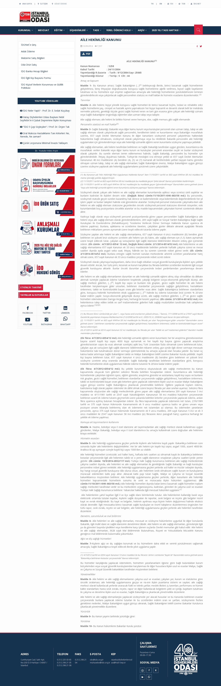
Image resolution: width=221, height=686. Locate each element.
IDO (40, 17)
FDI (171, 3)
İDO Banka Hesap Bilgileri (34, 71)
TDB (182, 3)
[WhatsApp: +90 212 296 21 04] (149, 677)
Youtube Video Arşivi (47, 150)
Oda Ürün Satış (29, 64)
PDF (88, 53)
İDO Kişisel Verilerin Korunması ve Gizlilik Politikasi (42, 86)
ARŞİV (141, 30)
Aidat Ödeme (60, 4)
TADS (96, 30)
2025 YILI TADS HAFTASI (165, 30)
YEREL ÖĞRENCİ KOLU (118, 30)
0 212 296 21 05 (64, 662)
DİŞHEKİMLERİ (78, 30)
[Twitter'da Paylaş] (201, 46)
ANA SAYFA (26, 3)
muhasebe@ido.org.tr (100, 662)
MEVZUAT (43, 30)
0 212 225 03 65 (64, 659)
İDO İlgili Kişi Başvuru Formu (36, 77)
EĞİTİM (58, 30)
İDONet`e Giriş (28, 44)
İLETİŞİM (43, 3)
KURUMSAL (24, 30)
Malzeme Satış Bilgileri (32, 58)
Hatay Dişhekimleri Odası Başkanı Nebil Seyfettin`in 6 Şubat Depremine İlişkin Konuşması (45, 119)
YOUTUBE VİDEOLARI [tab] (46, 100)
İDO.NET (196, 3)
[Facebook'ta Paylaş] (197, 46)
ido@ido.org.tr (97, 659)
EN (161, 3)
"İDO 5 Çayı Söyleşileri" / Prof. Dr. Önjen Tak (45, 126)
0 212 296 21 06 (64, 665)
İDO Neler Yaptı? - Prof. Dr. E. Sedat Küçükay (46, 110)
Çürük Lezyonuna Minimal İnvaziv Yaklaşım (45, 143)
